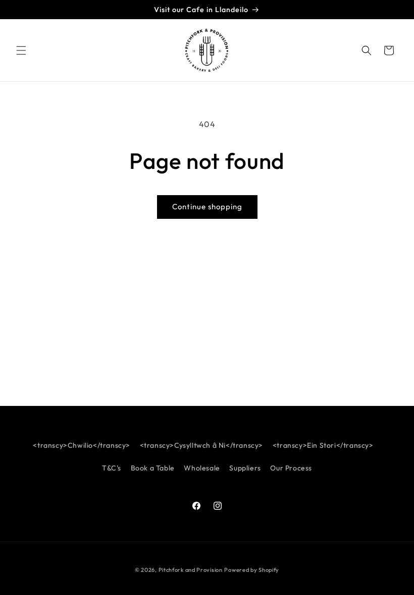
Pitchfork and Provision (191, 569)
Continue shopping (207, 206)
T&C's (111, 467)
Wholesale (202, 467)
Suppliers (245, 467)
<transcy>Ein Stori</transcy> (323, 445)
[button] (21, 50)
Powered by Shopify (251, 569)
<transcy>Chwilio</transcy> (81, 445)
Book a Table (153, 467)
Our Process (291, 467)
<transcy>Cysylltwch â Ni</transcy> (201, 445)
